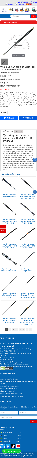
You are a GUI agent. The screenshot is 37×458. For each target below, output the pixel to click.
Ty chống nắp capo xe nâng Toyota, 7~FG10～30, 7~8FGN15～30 (27, 196)
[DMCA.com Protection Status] (6, 368)
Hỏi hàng (10, 118)
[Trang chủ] (4, 10)
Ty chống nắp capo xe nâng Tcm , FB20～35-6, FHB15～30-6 (9, 221)
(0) (3, 231)
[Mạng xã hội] (8, 446)
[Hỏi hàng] (3, 226)
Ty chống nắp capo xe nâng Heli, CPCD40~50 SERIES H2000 (9, 320)
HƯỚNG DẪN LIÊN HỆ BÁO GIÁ (9, 386)
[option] (4, 62)
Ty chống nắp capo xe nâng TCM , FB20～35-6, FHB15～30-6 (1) (27, 221)
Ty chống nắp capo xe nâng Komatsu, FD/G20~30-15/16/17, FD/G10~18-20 (27, 321)
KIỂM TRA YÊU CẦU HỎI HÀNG (9, 379)
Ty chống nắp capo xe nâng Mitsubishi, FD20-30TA (9, 295)
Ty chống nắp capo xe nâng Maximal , (28, 270)
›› (30, 329)
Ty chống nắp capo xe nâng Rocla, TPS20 (9, 195)
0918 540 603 (14, 451)
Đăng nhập (21, 4)
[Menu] (1, 16)
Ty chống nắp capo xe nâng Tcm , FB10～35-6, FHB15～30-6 (9, 246)
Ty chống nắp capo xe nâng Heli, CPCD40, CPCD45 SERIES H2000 (27, 295)
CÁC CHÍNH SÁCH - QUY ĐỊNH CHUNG (11, 396)
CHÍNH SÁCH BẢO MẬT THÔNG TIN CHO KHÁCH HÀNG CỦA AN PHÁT (18, 382)
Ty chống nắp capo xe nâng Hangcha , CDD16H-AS (9, 270)
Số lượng (3, 112)
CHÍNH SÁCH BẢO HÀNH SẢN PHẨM (11, 393)
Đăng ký (10, 4)
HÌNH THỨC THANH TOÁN (8, 391)
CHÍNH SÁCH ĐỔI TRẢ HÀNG (8, 388)
